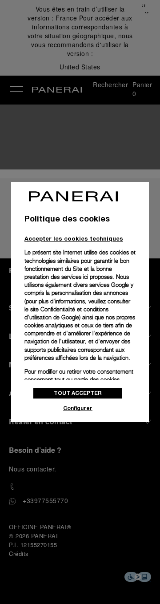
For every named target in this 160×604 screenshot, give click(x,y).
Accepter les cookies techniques (73, 238)
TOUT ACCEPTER (78, 393)
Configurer (77, 408)
